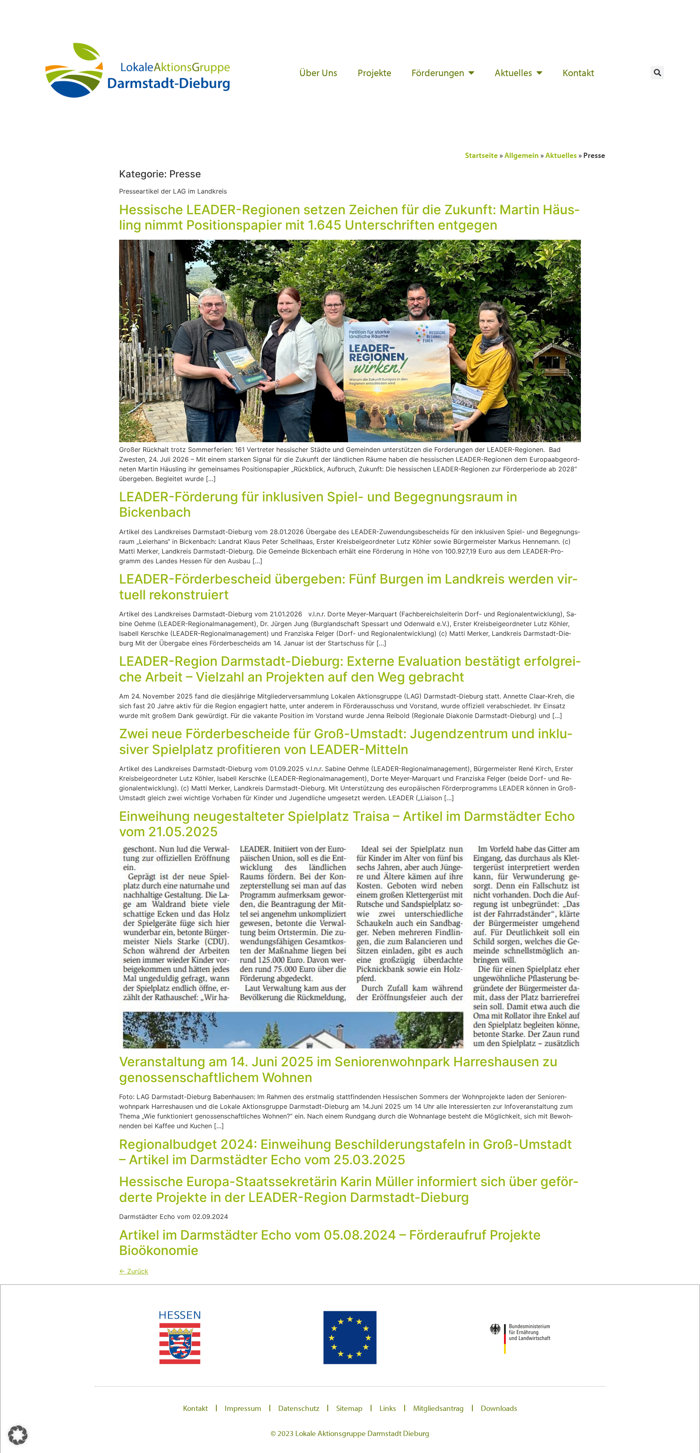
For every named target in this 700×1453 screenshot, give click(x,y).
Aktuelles (513, 72)
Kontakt (578, 72)
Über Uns (318, 72)
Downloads (499, 1408)
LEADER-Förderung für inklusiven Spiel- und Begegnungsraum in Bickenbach (318, 504)
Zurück (133, 1271)
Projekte (374, 72)
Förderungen (438, 72)
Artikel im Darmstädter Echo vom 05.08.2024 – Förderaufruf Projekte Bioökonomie (330, 1242)
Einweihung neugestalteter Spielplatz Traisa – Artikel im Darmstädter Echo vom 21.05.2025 (347, 823)
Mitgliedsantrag (438, 1408)
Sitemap (349, 1408)
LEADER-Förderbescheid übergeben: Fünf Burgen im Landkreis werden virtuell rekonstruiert (348, 586)
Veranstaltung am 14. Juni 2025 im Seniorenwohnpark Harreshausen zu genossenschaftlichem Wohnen (338, 1069)
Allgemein (521, 155)
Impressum (243, 1408)
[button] (657, 72)
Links (388, 1408)
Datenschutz (298, 1408)
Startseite (481, 155)
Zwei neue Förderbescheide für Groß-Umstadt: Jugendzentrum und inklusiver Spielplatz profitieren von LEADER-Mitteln (345, 741)
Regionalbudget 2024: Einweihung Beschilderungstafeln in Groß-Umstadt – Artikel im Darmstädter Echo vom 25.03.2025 (345, 1152)
